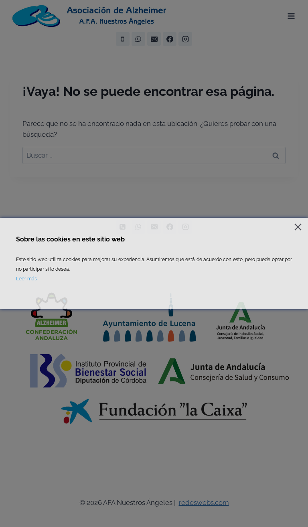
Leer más (26, 279)
